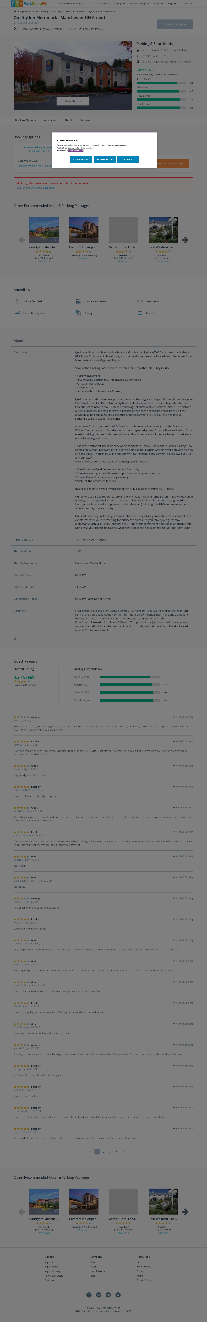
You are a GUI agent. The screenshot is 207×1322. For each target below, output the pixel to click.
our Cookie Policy (75, 151)
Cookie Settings (80, 159)
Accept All (128, 159)
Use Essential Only (104, 159)
